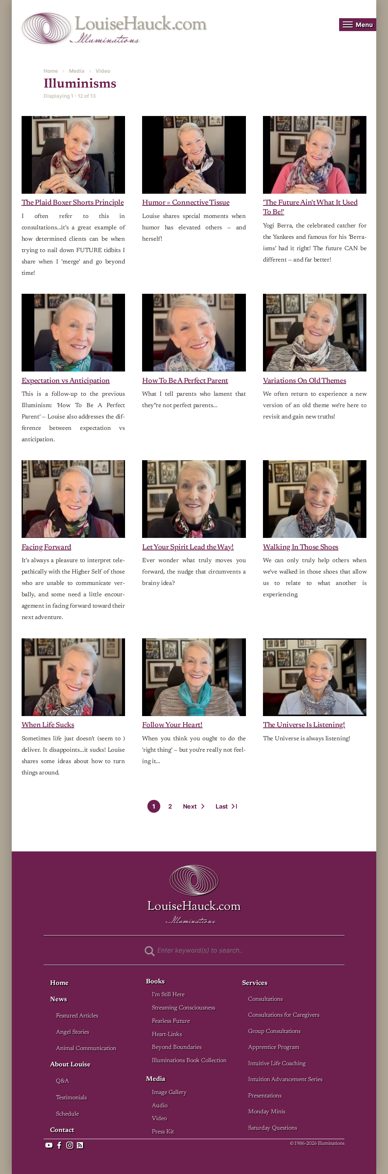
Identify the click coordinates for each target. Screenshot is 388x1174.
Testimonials (71, 1098)
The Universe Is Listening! (304, 725)
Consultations (265, 999)
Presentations (265, 1096)
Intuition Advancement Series (285, 1080)
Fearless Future (171, 1021)
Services (255, 983)
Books (155, 982)
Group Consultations (274, 1031)
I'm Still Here (168, 995)
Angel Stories (72, 1032)
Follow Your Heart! (172, 725)
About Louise (70, 1065)
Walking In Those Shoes (300, 547)
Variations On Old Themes (304, 381)
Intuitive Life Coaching (277, 1064)
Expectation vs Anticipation (66, 381)
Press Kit (163, 1132)
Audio (159, 1106)
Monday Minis (266, 1112)
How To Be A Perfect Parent (185, 381)
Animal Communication (86, 1049)
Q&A (62, 1081)
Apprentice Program (273, 1047)
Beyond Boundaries (177, 1047)
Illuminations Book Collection (189, 1061)
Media (76, 71)
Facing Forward (47, 547)
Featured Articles (77, 1016)
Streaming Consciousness (183, 1008)
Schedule (67, 1114)
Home (51, 71)
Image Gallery (169, 1093)
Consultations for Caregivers (283, 1015)
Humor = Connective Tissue (185, 203)
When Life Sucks (48, 725)
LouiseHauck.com (140, 25)
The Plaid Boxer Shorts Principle (73, 203)
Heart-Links (167, 1035)
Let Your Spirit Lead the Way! (188, 547)
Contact (62, 1130)
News (58, 1000)
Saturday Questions (272, 1128)
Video (102, 71)
